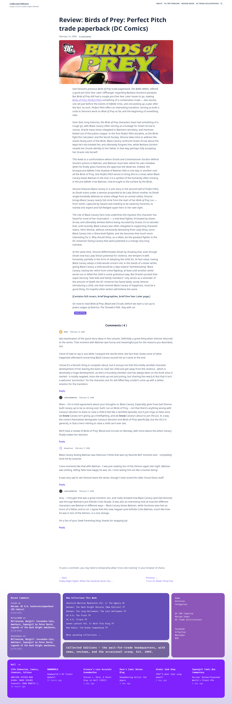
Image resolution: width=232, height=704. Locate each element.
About (159, 3)
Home (177, 598)
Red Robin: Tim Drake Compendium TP (87, 627)
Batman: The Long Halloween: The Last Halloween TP (96, 611)
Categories (181, 604)
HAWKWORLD (52, 669)
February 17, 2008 (82, 448)
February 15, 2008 (86, 397)
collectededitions (70, 397)
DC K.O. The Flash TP (78, 615)
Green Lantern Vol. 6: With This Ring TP (90, 623)
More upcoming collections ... (84, 635)
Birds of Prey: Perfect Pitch (87, 100)
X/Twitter (180, 632)
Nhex (66, 332)
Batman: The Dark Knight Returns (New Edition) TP (95, 607)
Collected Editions (19, 3)
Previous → (152, 577)
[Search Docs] (221, 4)
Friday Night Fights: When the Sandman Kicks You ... (86, 581)
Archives (180, 601)
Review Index (187, 3)
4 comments (85, 36)
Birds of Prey (80, 313)
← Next (63, 577)
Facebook (180, 629)
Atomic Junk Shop (165, 669)
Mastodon (180, 635)
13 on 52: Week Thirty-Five (159, 581)
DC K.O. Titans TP (76, 619)
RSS (177, 638)
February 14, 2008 (77, 332)
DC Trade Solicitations (207, 3)
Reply (62, 390)
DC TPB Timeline (172, 3)
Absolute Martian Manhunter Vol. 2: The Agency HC (95, 603)
